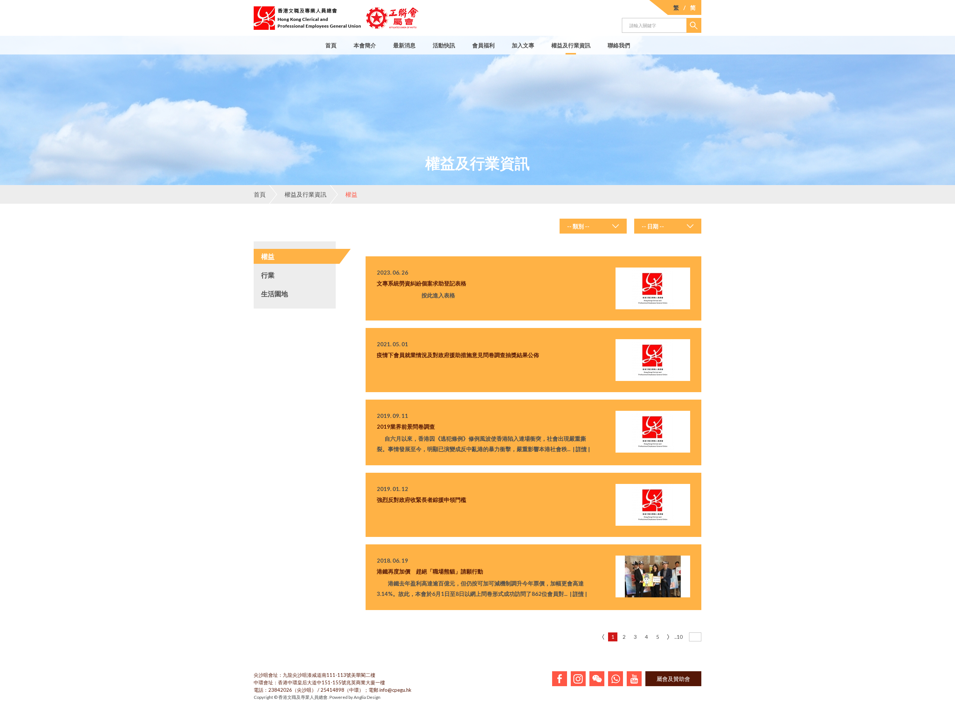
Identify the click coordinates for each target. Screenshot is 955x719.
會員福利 (483, 45)
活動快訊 (444, 45)
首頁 (330, 45)
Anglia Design (367, 697)
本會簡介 (365, 45)
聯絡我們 (619, 45)
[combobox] (593, 226)
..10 (678, 637)
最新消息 (404, 45)
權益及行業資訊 (571, 45)
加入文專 (523, 45)
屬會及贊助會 (673, 678)
